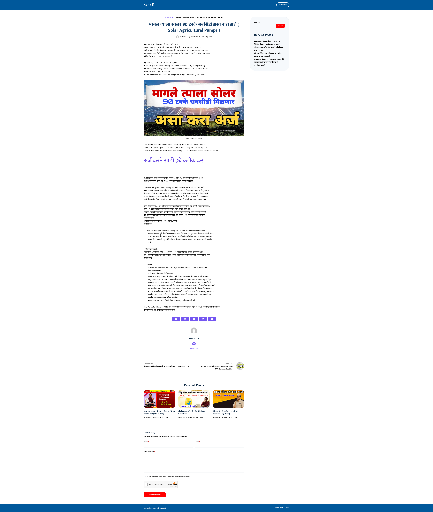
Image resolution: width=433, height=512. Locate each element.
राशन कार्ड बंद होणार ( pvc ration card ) (269, 59)
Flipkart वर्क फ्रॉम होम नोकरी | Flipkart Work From (192, 412)
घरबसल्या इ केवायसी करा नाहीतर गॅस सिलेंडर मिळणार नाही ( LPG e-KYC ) (159, 412)
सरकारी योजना (279, 508)
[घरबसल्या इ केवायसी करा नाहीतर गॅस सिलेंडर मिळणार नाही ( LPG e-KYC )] (159, 399)
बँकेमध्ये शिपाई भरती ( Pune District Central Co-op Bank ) (226, 412)
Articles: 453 (194, 349)
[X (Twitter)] (185, 319)
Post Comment (155, 494)
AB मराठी (149, 4)
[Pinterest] (194, 319)
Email (197, 442)
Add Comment (149, 451)
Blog (172, 17)
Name (146, 442)
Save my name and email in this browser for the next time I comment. (168, 476)
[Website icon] (194, 343)
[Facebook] (176, 319)
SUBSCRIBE (283, 4)
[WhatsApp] (212, 319)
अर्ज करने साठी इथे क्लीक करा (174, 160)
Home (167, 17)
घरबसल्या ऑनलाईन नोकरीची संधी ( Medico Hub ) (266, 64)
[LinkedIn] (203, 319)
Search (257, 22)
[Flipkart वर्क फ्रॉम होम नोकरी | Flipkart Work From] (194, 399)
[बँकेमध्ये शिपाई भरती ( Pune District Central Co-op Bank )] (228, 399)
